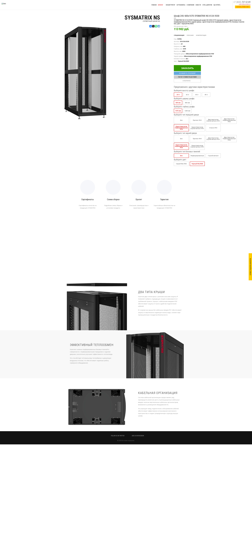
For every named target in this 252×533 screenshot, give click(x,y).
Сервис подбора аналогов (250, 266)
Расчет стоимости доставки (187, 77)
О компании (190, 5)
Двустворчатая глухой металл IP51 (213, 120)
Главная (154, 5)
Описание (190, 35)
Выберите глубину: (184, 107)
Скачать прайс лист (242, 7)
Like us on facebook (138, 436)
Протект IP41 (197, 120)
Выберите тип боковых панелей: (187, 152)
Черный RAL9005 (197, 164)
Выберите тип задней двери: (185, 133)
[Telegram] (159, 26)
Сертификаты (180, 5)
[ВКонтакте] (150, 26)
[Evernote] (156, 26)
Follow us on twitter (117, 436)
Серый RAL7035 (181, 164)
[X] (153, 26)
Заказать (187, 68)
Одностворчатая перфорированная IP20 (181, 127)
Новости (198, 5)
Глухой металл (213, 156)
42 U (187, 95)
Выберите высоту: (184, 90)
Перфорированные (197, 156)
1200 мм (187, 111)
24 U (178, 95)
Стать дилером (207, 5)
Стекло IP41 (213, 128)
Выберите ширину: (184, 99)
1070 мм (178, 111)
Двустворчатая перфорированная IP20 (229, 120)
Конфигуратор (170, 5)
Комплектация (201, 35)
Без (181, 120)
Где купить (216, 5)
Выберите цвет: (180, 160)
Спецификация (179, 35)
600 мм (178, 103)
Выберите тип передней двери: (186, 115)
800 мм (187, 103)
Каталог (160, 5)
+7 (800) (241, 2)
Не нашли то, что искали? (187, 73)
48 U (206, 95)
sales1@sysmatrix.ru (244, 4)
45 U (196, 95)
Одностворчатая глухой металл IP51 (197, 127)
